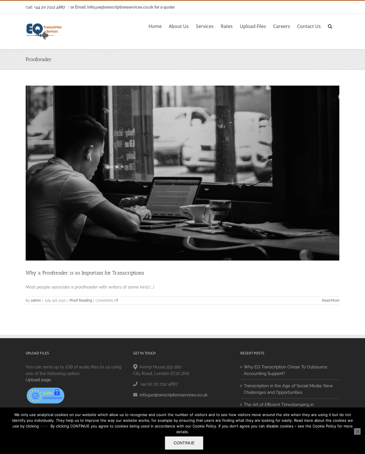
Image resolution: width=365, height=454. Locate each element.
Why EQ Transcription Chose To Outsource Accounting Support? (285, 370)
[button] (330, 25)
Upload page (38, 379)
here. (44, 426)
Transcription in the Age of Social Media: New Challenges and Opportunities (288, 389)
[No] (357, 431)
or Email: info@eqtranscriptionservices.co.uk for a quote (122, 7)
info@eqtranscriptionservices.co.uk (174, 394)
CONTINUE (184, 443)
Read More (330, 300)
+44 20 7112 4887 (49, 7)
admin (36, 300)
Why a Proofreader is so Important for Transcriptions (85, 273)
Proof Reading (81, 300)
